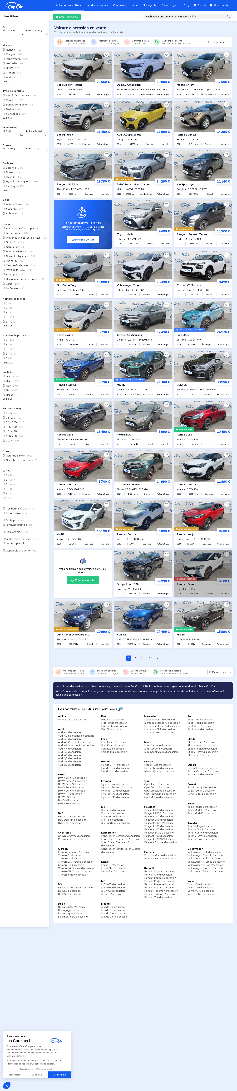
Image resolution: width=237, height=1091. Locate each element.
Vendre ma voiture (97, 5)
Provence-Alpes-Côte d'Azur (26, 237)
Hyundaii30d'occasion (115, 797)
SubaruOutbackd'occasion (203, 771)
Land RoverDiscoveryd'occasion (120, 839)
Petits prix (14, 520)
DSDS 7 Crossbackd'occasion (76, 887)
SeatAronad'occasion (201, 719)
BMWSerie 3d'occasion (72, 784)
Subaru (192, 764)
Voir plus (8, 81)
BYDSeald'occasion (70, 822)
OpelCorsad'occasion (157, 787)
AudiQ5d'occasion (69, 761)
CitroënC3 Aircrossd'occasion (76, 861)
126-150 (15, 426)
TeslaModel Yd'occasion (202, 813)
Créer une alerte (68, 16)
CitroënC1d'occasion (71, 855)
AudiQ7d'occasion (69, 764)
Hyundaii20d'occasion (115, 793)
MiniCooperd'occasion (158, 748)
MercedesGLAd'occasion (159, 729)
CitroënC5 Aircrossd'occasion (76, 871)
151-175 (14, 431)
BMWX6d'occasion (70, 803)
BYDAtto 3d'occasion (71, 816)
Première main (16, 531)
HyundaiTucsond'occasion (117, 787)
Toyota (192, 822)
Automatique (17, 204)
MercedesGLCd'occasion (159, 732)
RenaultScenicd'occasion (159, 887)
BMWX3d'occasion (70, 797)
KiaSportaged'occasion (115, 822)
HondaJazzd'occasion (114, 771)
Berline (13, 109)
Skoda (192, 738)
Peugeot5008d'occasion (159, 832)
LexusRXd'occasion (113, 871)
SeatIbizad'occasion (200, 726)
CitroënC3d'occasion (71, 858)
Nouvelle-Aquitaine (20, 256)
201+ (12, 440)
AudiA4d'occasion (69, 748)
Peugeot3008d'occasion (159, 822)
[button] (7, 1085)
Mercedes (15, 63)
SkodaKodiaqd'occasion (202, 748)
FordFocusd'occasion (114, 745)
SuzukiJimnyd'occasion (202, 787)
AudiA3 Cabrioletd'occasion (75, 742)
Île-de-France (17, 233)
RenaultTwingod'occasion (160, 894)
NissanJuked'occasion (157, 764)
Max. (34, 30)
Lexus (105, 861)
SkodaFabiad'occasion (201, 742)
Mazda (105, 903)
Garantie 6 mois (19, 455)
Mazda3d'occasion (113, 910)
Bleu (11, 390)
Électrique (15, 186)
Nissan (148, 761)
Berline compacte (19, 104)
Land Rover (108, 832)
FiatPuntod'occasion (114, 726)
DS (60, 884)
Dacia (61, 903)
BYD (60, 813)
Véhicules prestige (18, 524)
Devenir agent (170, 5)
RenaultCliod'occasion (158, 874)
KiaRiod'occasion (112, 819)
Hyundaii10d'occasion (115, 790)
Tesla (191, 803)
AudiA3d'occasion (69, 738)
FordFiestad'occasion (114, 742)
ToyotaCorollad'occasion (203, 832)
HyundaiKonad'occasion (116, 784)
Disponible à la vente (21, 550)
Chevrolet (64, 832)
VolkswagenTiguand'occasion (206, 868)
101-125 (15, 422)
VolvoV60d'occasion (200, 887)
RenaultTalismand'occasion (161, 890)
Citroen (13, 72)
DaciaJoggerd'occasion (72, 910)
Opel (147, 780)
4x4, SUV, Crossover (21, 95)
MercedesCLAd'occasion (159, 719)
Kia (103, 806)
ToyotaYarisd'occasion (201, 839)
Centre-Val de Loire (20, 265)
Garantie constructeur (21, 460)
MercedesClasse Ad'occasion (162, 722)
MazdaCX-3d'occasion (115, 913)
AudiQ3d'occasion (69, 758)
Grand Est (15, 242)
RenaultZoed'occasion (158, 897)
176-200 (14, 436)
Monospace (16, 113)
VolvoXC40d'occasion (201, 890)
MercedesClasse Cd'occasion (162, 726)
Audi (11, 77)
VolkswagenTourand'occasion (206, 871)
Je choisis (37, 1074)
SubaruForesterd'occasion (203, 768)
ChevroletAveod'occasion (74, 835)
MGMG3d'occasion (113, 884)
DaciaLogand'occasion (72, 913)
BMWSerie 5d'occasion (72, 790)
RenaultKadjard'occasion (159, 881)
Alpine (62, 716)
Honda (105, 761)
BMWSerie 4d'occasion (72, 787)
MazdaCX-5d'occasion (115, 916)
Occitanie (14, 260)
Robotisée (14, 213)
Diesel (13, 172)
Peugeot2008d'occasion (159, 813)
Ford (104, 738)
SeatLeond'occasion (200, 729)
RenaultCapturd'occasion (159, 871)
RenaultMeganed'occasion (160, 884)
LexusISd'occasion (112, 864)
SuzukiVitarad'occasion (202, 793)
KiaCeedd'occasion (113, 810)
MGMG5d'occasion (113, 890)
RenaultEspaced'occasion (160, 877)
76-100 (13, 417)
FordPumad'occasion (114, 751)
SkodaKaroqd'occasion (202, 745)
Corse (12, 283)
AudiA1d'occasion (69, 732)
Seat (191, 716)
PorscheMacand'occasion (160, 855)
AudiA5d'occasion (69, 751)
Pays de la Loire (18, 269)
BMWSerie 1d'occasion (72, 777)
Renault (13, 49)
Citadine (14, 100)
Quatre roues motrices (20, 538)
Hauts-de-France (19, 251)
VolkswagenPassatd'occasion (206, 855)
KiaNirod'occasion (112, 813)
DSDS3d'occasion (69, 890)
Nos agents (149, 5)
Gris (12, 376)
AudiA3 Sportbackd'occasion (76, 745)
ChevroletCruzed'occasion (74, 839)
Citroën (63, 848)
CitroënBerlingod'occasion (74, 852)
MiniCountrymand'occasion (161, 751)
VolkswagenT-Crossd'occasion (206, 861)
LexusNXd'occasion (113, 868)
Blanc (13, 381)
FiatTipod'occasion (113, 729)
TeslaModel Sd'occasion (202, 810)
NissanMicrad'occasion (158, 768)
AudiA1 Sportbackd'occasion (76, 735)
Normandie (15, 246)
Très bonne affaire (19, 508)
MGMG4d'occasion (113, 887)
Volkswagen (16, 58)
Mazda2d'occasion (113, 906)
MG (103, 881)
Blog (186, 5)
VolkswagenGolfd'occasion (204, 852)
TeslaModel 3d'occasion (202, 806)
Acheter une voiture (68, 5)
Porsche (149, 852)
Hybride (13, 176)
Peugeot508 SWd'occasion (161, 839)
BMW (12, 68)
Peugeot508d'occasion (158, 835)
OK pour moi (60, 1074)
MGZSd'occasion (111, 894)
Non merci (14, 1074)
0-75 (12, 412)
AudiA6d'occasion (69, 755)
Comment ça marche (125, 5)
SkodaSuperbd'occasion (202, 755)
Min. (9, 30)
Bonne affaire (16, 513)
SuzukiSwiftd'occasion (201, 790)
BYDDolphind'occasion (72, 819)
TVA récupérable (17, 543)
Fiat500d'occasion (112, 719)
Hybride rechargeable (22, 181)
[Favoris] (106, 54)
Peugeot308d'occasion (158, 826)
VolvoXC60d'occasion (201, 894)
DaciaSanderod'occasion (73, 916)
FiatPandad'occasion (114, 722)
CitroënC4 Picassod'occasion (76, 868)
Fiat (103, 716)
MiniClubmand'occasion (159, 745)
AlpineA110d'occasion (72, 719)
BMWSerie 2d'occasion (72, 780)
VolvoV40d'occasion (200, 884)
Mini (146, 742)
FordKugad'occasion (113, 748)
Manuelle (15, 208)
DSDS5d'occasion (69, 894)
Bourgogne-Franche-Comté (25, 279)
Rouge (13, 394)
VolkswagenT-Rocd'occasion (205, 864)
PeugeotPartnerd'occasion (160, 842)
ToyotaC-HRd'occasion (202, 829)
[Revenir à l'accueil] (15, 5)
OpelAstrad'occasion (157, 784)
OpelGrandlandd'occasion (160, 793)
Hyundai (106, 780)
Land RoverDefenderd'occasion (120, 835)
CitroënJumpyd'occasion (73, 874)
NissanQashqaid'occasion (160, 771)
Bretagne (14, 274)
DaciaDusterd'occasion (72, 906)
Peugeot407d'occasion (158, 829)
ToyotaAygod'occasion (202, 826)
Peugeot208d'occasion (158, 819)
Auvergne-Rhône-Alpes (23, 228)
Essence (14, 167)
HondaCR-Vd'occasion (115, 764)
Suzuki (192, 784)
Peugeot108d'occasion (158, 810)
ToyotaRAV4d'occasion (202, 835)
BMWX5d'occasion (70, 800)
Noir (12, 385)
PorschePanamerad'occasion (162, 858)
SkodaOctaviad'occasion (203, 751)
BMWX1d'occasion (70, 793)
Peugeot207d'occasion (158, 816)
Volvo (191, 881)
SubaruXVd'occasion (200, 774)
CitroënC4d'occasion (71, 864)
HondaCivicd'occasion (115, 768)
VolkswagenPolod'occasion (204, 858)
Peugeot (14, 54)
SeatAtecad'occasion (201, 722)
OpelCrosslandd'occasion (160, 790)
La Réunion (15, 288)
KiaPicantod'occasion (114, 816)
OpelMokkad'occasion (158, 797)
